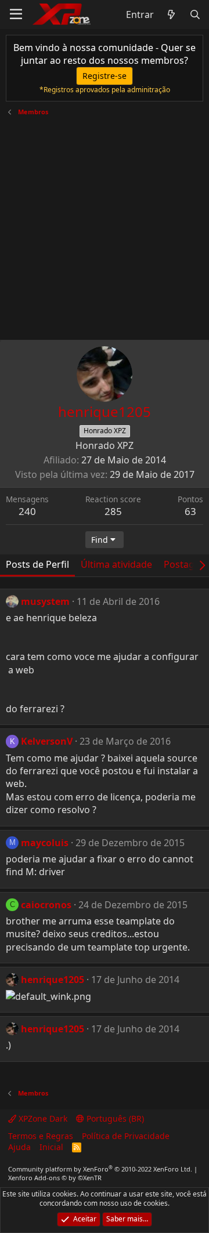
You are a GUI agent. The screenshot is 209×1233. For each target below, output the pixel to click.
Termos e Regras (40, 1135)
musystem (45, 601)
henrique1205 (52, 979)
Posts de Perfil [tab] (37, 564)
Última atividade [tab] (116, 564)
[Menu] (16, 14)
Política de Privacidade (126, 1135)
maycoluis (45, 842)
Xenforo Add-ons (55, 1177)
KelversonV (47, 741)
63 (190, 511)
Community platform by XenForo (100, 1169)
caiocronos (46, 904)
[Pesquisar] (195, 14)
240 (27, 511)
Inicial (51, 1146)
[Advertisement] (104, 223)
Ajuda (19, 1146)
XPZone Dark (41, 1118)
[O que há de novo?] (171, 14)
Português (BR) (114, 1118)
